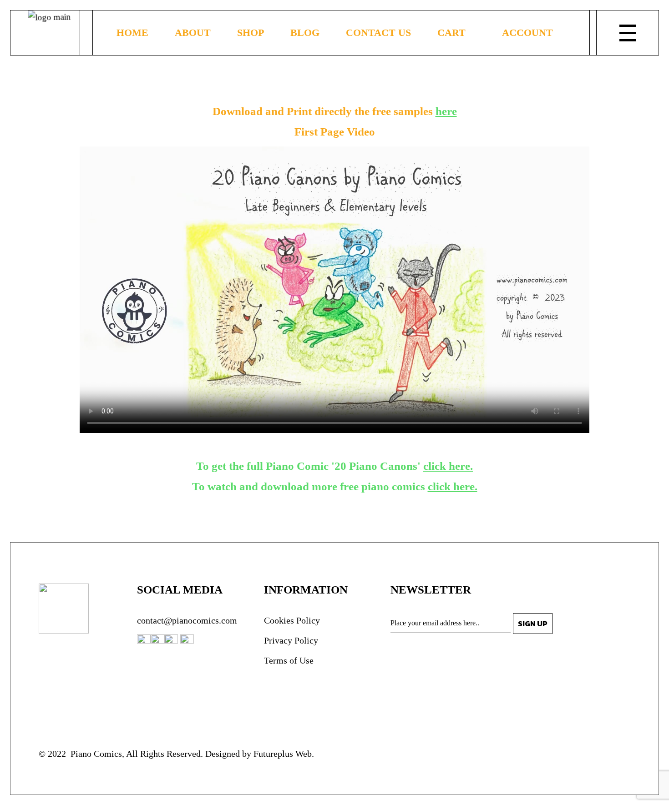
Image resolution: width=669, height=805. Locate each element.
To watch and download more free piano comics (334, 486)
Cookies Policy (292, 620)
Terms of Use (289, 660)
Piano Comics (95, 754)
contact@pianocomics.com (187, 620)
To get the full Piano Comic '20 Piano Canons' (334, 466)
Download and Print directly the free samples (335, 111)
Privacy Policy (291, 640)
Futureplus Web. (283, 754)
